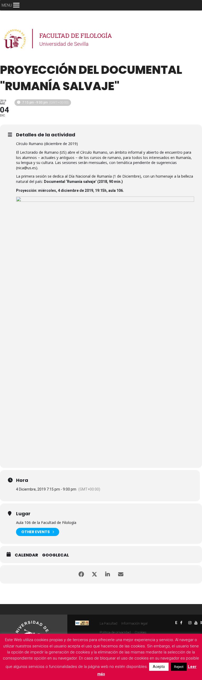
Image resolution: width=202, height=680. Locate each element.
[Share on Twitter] (94, 574)
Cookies (140, 632)
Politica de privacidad (115, 632)
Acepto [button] (159, 666)
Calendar (26, 555)
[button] (7, 5)
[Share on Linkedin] (107, 574)
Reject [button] (179, 667)
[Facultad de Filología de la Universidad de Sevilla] (58, 39)
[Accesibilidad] (82, 622)
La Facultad (108, 623)
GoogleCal (55, 555)
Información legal (134, 623)
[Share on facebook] (81, 574)
